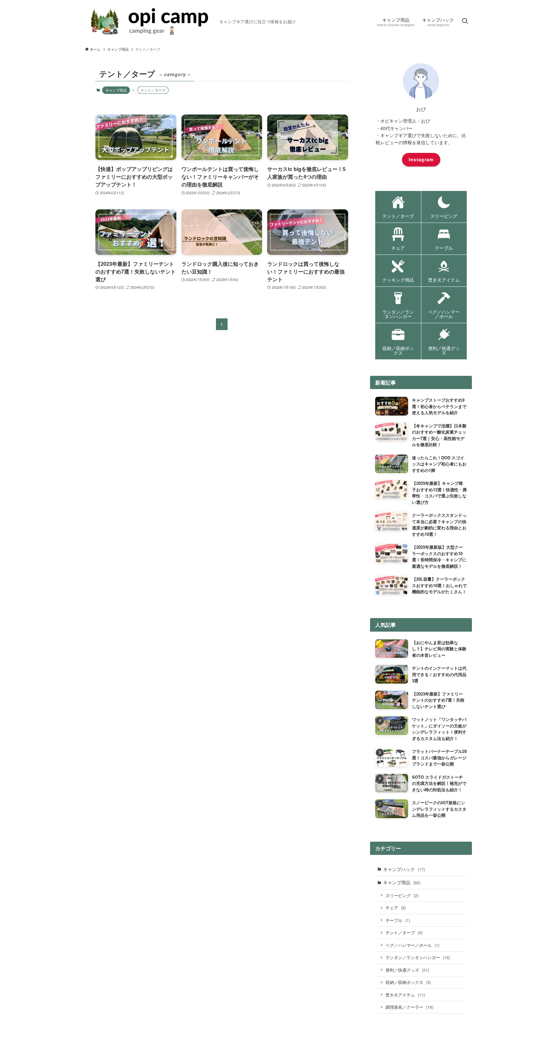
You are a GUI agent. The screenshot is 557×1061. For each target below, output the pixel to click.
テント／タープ (404, 932)
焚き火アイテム (405, 995)
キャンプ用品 (116, 90)
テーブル (398, 920)
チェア (396, 908)
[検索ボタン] (465, 21)
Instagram (421, 159)
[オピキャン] (149, 21)
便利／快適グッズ (407, 970)
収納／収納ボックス (408, 982)
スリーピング (402, 895)
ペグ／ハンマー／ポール (412, 945)
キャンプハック (404, 869)
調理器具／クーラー (409, 1007)
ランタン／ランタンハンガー (418, 957)
